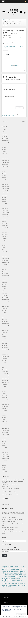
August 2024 (4, 169)
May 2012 (4, 467)
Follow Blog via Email (6, 544)
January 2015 (5, 400)
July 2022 (4, 219)
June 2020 (4, 267)
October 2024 (5, 164)
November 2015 (5, 378)
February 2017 (5, 345)
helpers (4, 573)
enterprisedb (15, 569)
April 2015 (4, 393)
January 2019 (5, 297)
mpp (21, 574)
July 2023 (4, 197)
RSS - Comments (5, 504)
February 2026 (5, 136)
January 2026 (5, 138)
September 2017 (5, 330)
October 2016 (5, 354)
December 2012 (5, 454)
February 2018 (5, 321)
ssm (24, 583)
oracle (23, 576)
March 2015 (4, 395)
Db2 (16, 568)
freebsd (10, 571)
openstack (17, 576)
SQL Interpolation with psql (8, 529)
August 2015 (4, 384)
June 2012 (4, 465)
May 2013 (4, 443)
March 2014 (4, 421)
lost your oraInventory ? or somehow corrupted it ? (13, 519)
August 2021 (4, 238)
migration (14, 574)
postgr (19, 578)
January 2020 (5, 273)
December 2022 (5, 210)
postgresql (13, 580)
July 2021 (4, 241)
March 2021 (4, 249)
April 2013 (4, 445)
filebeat (25, 569)
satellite (24, 582)
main (4, 595)
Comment (19, 107)
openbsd (7, 576)
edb (6, 569)
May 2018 (4, 315)
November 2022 (5, 212)
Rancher (4, 582)
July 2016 (4, 360)
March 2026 (4, 134)
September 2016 (5, 356)
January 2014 (5, 426)
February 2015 (5, 397)
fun (14, 571)
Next (23, 121)
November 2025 (5, 142)
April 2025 (4, 151)
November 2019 (5, 278)
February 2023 (5, 206)
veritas (3, 586)
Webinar (6, 586)
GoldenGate (22, 571)
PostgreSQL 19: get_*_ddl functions (10, 494)
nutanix (24, 574)
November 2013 (5, 430)
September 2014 (5, 408)
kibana (8, 573)
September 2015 (5, 382)
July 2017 (4, 334)
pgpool (12, 578)
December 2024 (5, 160)
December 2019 (5, 275)
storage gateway (5, 585)
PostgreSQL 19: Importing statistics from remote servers (11, 489)
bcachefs (16, 566)
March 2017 (4, 343)
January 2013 (5, 452)
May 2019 (4, 288)
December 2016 (5, 349)
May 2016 (4, 365)
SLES (13, 583)
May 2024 (4, 175)
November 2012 (5, 456)
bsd (19, 566)
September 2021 (5, 236)
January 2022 (5, 227)
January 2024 (5, 184)
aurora (9, 566)
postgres (6, 579)
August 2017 (4, 332)
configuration (5, 597)
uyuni (25, 585)
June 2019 (4, 286)
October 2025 (5, 145)
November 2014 (5, 404)
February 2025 (5, 156)
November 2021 (5, 232)
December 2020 (5, 256)
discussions (24, 568)
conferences (7, 568)
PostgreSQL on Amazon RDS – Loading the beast (13, 47)
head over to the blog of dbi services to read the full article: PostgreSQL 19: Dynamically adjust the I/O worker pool (13, 481)
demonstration (6, 600)
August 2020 (4, 264)
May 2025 (4, 149)
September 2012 (5, 458)
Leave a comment (17, 37)
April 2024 (4, 177)
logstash (3, 574)
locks (25, 573)
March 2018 (4, 319)
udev (22, 585)
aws (12, 566)
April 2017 (4, 341)
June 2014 (4, 415)
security (4, 583)
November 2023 (5, 188)
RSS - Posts (4, 502)
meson (9, 574)
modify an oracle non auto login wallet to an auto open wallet (14, 524)
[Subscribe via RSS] (25, 1)
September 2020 (5, 262)
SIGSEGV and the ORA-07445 (8, 521)
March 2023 (4, 203)
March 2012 (4, 471)
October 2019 (5, 280)
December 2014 (5, 402)
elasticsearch (9, 569)
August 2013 (4, 437)
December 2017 (5, 323)
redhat (9, 582)
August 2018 (4, 308)
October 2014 (5, 406)
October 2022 (5, 214)
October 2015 (5, 380)
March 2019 (4, 293)
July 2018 (4, 310)
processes (19, 580)
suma (12, 585)
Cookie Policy (7, 610)
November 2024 (5, 162)
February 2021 (5, 251)
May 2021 (4, 245)
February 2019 (5, 295)
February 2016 (5, 371)
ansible (4, 566)
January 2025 (5, 158)
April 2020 (4, 269)
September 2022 (5, 217)
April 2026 (4, 132)
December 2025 (5, 140)
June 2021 (4, 243)
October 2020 (5, 260)
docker (3, 569)
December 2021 (5, 230)
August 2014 (4, 410)
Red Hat (13, 582)
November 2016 (5, 352)
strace (10, 585)
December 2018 (5, 299)
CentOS (22, 566)
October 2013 (5, 432)
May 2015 (4, 391)
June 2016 (4, 363)
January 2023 (5, 208)
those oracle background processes (10, 527)
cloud (3, 568)
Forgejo (6, 571)
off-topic (3, 576)
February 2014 (5, 424)
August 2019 (4, 282)
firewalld (3, 571)
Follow (4, 555)
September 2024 (5, 166)
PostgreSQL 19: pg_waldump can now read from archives (11, 485)
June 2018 (4, 312)
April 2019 (4, 291)
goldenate (17, 571)
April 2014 (4, 419)
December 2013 (5, 428)
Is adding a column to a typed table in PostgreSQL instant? (13, 532)
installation (5, 602)
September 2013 (5, 434)
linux (21, 573)
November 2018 (5, 302)
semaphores (9, 583)
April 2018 (4, 317)
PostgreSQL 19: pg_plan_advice (9, 517)
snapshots (16, 583)
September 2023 (5, 193)
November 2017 (5, 325)
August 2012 (4, 461)
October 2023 (5, 190)
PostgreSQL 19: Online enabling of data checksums (13, 492)
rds (7, 582)
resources (18, 582)
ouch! (3, 578)
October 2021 (5, 234)
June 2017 (4, 336)
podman (16, 578)
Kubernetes (13, 573)
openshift (11, 576)
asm (6, 566)
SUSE (16, 585)
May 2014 (4, 417)
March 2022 (4, 223)
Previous (6, 121)
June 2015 (4, 389)
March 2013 (4, 447)
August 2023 (4, 195)
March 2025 (4, 153)
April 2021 (4, 247)
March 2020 (4, 271)
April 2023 (4, 201)
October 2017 (5, 328)
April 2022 (4, 221)
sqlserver (21, 583)
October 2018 (5, 304)
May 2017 (4, 339)
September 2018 (5, 306)
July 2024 (4, 171)
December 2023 (5, 186)
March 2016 (4, 369)
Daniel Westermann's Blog (14, 11)
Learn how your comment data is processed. (13, 114)
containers (12, 568)
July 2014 (4, 413)
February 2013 (5, 450)
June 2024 (4, 173)
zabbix (9, 586)
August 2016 (4, 358)
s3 (22, 582)
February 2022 (5, 225)
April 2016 (4, 367)
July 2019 (4, 284)
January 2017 (5, 347)
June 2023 (4, 199)
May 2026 (4, 129)
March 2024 (4, 180)
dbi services (19, 568)
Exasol (21, 569)
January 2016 (5, 373)
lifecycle (18, 573)
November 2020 (5, 258)
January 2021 (5, 254)
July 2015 (4, 386)
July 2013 (4, 439)
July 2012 (4, 463)
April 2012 (4, 469)
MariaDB (6, 574)
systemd (19, 585)
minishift (18, 574)
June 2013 (4, 441)
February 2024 (5, 182)
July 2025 (4, 147)
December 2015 (5, 376)
